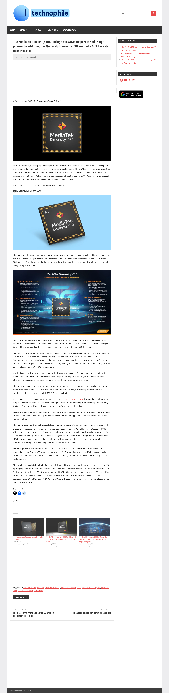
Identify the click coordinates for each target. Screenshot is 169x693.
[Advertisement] (62, 78)
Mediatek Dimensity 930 (91, 587)
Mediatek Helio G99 (25, 590)
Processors (38, 590)
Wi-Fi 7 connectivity (74, 399)
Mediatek (40, 587)
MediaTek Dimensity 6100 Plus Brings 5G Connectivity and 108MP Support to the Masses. (61, 539)
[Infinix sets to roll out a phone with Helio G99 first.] (28, 527)
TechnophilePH (33, 57)
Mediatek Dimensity (52, 587)
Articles (24, 30)
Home (12, 30)
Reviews (37, 30)
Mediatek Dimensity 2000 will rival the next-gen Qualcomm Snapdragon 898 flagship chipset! (93, 539)
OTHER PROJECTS (69, 30)
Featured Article (29, 587)
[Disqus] (62, 655)
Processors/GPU (21, 597)
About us (52, 30)
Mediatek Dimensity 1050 (71, 587)
